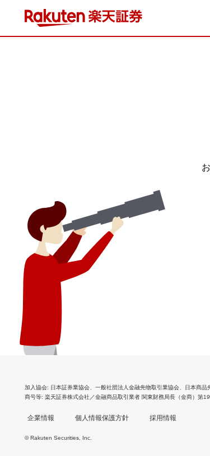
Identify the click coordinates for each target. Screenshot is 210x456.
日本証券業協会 (70, 387)
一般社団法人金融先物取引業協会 (137, 387)
